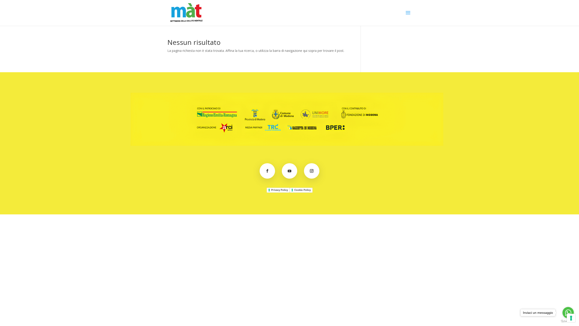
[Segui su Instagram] (311, 171)
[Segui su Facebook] (267, 171)
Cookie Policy (302, 190)
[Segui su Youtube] (289, 171)
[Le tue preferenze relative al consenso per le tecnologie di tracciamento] (571, 318)
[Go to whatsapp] (568, 312)
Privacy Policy (279, 190)
